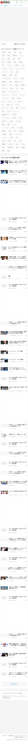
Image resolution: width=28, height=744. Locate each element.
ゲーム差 (4, 68)
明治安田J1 (10, 147)
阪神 (22, 78)
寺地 (13, 127)
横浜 (8, 150)
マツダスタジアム (6, 78)
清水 (14, 58)
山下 (17, 137)
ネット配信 (20, 127)
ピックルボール (19, 101)
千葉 (3, 55)
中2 (3, 104)
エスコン (9, 101)
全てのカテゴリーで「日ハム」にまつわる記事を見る (13, 697)
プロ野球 (16, 65)
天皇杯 (9, 62)
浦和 (13, 98)
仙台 (22, 88)
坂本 (3, 111)
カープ (11, 68)
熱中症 (20, 62)
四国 (11, 75)
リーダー (17, 3)
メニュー (25, 3)
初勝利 (23, 85)
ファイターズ (5, 98)
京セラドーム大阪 (6, 140)
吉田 (11, 81)
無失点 (3, 91)
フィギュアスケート (13, 91)
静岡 (11, 134)
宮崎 (17, 108)
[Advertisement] (14, 25)
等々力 (23, 144)
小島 (11, 85)
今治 (3, 101)
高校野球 (4, 75)
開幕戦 (3, 144)
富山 (17, 144)
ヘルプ (25, 737)
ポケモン (18, 104)
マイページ (16, 735)
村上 (3, 58)
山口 (23, 65)
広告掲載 (16, 737)
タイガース (4, 88)
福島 (8, 124)
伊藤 (3, 124)
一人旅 (11, 137)
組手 (20, 140)
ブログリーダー (23, 735)
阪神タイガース (19, 81)
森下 (16, 75)
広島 (20, 52)
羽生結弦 (15, 55)
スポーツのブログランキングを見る (12, 693)
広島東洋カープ (6, 114)
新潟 (15, 62)
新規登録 (11, 735)
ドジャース (14, 95)
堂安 (17, 147)
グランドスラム (6, 118)
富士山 (14, 118)
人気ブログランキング (5, 2)
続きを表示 (14, 683)
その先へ (10, 144)
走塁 (9, 131)
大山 (12, 72)
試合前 (16, 85)
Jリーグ (9, 65)
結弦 (3, 62)
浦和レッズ (9, 104)
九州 (20, 118)
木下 (3, 65)
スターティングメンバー (13, 111)
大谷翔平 (4, 134)
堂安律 (23, 147)
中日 (15, 52)
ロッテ (21, 55)
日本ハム (4, 85)
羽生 (19, 58)
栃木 (12, 121)
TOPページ (5, 735)
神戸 (15, 140)
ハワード (22, 95)
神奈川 (14, 114)
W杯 (8, 55)
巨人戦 (18, 98)
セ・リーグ (4, 108)
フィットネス (5, 127)
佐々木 (23, 108)
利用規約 (21, 737)
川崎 (3, 147)
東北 (12, 88)
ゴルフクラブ (5, 95)
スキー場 (18, 121)
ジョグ (14, 124)
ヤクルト (16, 78)
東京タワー (4, 121)
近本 (17, 72)
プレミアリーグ (20, 68)
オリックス (4, 72)
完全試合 (21, 131)
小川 (17, 88)
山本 (12, 108)
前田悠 (3, 131)
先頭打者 (4, 81)
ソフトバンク (18, 134)
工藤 (8, 58)
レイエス (4, 137)
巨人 (9, 52)
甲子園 (3, 52)
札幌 (3, 150)
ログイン (21, 3)
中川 (15, 131)
